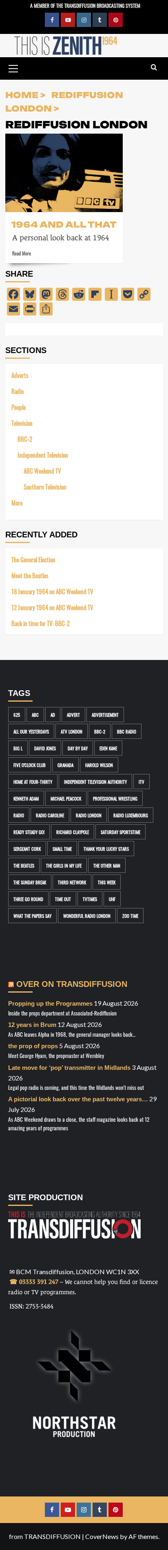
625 (16, 714)
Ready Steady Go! (28, 831)
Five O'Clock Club (29, 764)
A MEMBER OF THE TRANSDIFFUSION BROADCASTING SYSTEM (85, 5)
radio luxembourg (130, 815)
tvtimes (90, 898)
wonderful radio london (87, 915)
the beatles (23, 865)
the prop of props (33, 1045)
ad (53, 714)
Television (22, 422)
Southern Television (45, 486)
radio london (89, 815)
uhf (112, 898)
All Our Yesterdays (31, 731)
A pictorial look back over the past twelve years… (78, 1099)
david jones (45, 748)
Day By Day (78, 748)
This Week (106, 882)
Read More (21, 253)
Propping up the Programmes (50, 1003)
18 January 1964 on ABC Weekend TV (52, 591)
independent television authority (95, 781)
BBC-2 (25, 438)
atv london (71, 731)
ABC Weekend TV (42, 470)
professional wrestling (115, 798)
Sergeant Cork (27, 848)
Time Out (63, 898)
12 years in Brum (32, 1024)
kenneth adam (26, 798)
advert (73, 714)
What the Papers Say (32, 915)
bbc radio (126, 731)
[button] (13, 67)
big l (17, 748)
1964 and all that (64, 223)
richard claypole (72, 831)
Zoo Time (130, 915)
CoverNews (102, 1536)
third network (72, 882)
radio (18, 815)
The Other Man (106, 865)
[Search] (154, 67)
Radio (17, 391)
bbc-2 (99, 731)
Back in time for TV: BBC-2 (40, 623)
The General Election (33, 559)
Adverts (20, 375)
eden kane (108, 748)
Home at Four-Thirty (32, 781)
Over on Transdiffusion (71, 984)
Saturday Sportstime (120, 831)
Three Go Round (28, 898)
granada (65, 764)
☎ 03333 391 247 (33, 1282)
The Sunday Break (29, 882)
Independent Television (43, 454)
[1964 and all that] (64, 173)
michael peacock (66, 798)
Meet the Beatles (30, 575)
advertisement (105, 714)
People (18, 407)
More (16, 502)
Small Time (62, 848)
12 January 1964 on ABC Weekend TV (52, 607)
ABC (35, 714)
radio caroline (50, 815)
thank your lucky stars (106, 848)
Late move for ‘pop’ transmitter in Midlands (69, 1067)
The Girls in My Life (64, 865)
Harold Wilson (99, 764)
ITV (141, 781)
